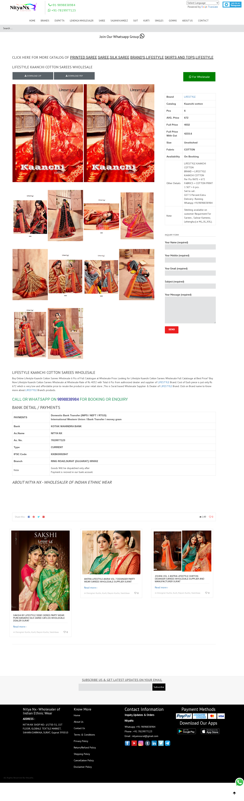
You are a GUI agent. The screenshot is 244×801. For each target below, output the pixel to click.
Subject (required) (174, 281)
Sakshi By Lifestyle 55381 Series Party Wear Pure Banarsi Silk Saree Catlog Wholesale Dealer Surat (39, 618)
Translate (213, 6)
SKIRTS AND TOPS (180, 57)
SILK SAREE (119, 57)
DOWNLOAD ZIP (33, 76)
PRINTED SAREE (83, 57)
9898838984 (68, 399)
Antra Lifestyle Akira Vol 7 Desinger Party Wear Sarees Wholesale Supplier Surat (109, 580)
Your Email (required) (176, 268)
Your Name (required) (176, 242)
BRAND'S (137, 57)
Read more (19, 626)
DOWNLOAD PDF (75, 76)
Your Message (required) (178, 294)
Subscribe (159, 687)
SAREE (103, 57)
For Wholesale (200, 77)
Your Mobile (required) (177, 255)
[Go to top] (234, 793)
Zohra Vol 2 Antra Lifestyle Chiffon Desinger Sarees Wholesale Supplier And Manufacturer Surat (179, 579)
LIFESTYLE (155, 57)
